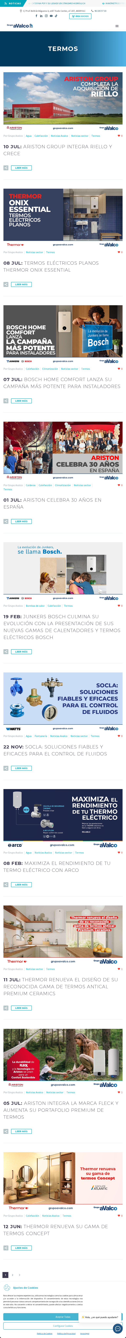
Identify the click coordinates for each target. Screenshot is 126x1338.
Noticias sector (79, 135)
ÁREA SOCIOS (82, 16)
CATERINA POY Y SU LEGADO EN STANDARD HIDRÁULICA (47, 3)
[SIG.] (19, 1275)
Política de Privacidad (66, 1333)
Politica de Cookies (44, 1333)
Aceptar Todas (63, 1316)
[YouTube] (51, 16)
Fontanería (41, 736)
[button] (5, 167)
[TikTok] (56, 16)
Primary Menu (117, 26)
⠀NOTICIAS (14, 3)
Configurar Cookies (63, 1325)
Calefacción (41, 135)
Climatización (50, 368)
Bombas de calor (35, 605)
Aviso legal (84, 1333)
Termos (95, 135)
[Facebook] (36, 16)
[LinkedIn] (41, 16)
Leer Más (21, 167)
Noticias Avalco (59, 135)
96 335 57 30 (100, 10)
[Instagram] (46, 16)
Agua (29, 135)
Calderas (31, 485)
